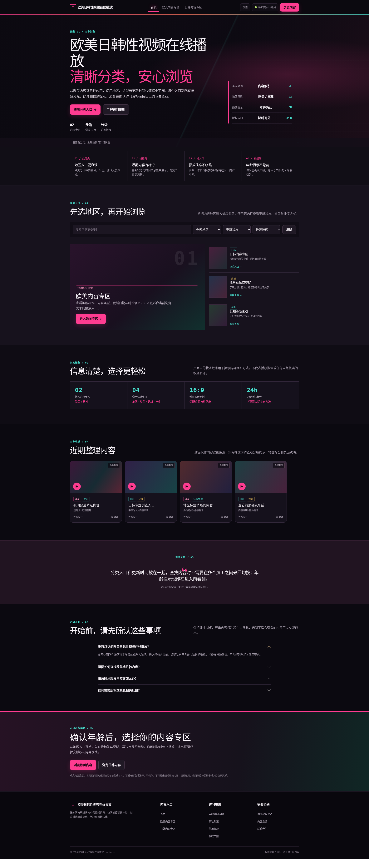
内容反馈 (262, 821)
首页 (154, 7)
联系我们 (262, 829)
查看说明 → (236, 295)
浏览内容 (289, 7)
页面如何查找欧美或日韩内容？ (119, 667)
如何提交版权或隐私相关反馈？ (119, 690)
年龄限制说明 (216, 814)
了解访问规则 (116, 109)
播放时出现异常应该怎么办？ (118, 678)
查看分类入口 (85, 109)
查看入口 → (236, 266)
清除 (289, 229)
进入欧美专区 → (91, 319)
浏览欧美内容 (83, 765)
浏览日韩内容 (111, 765)
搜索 (245, 7)
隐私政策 (214, 821)
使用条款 (214, 829)
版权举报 (214, 836)
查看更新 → (236, 324)
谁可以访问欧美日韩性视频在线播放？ (124, 647)
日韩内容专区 (193, 7)
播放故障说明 (264, 814)
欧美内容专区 (170, 7)
